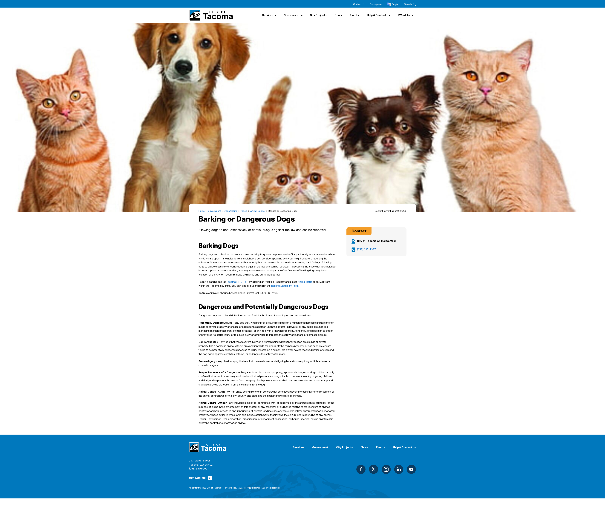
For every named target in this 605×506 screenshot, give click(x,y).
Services (298, 447)
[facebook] (361, 469)
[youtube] (411, 469)
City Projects (344, 447)
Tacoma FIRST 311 (237, 281)
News (364, 447)
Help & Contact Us (404, 447)
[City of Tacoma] (211, 15)
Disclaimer (255, 488)
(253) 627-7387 (366, 249)
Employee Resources (272, 488)
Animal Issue (305, 281)
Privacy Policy (230, 488)
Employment (376, 4)
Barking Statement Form (285, 285)
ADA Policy (244, 488)
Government (320, 447)
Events (380, 447)
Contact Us (359, 4)
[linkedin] (398, 469)
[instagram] (386, 469)
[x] (373, 469)
